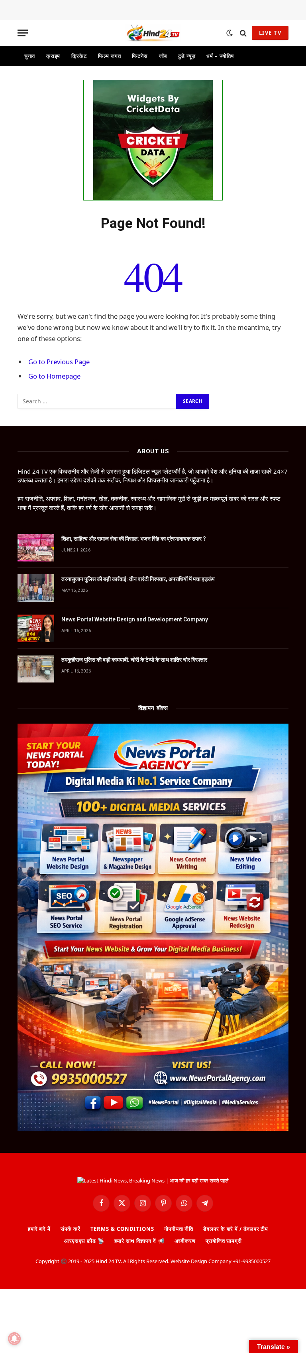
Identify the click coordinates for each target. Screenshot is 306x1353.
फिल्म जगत (109, 56)
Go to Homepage (54, 376)
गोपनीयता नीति (178, 1228)
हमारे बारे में (39, 1228)
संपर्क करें (70, 1228)
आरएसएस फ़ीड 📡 (84, 1240)
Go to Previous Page (59, 361)
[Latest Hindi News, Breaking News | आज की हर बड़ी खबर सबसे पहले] (153, 33)
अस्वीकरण (185, 1240)
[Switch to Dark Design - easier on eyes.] (229, 33)
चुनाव (29, 56)
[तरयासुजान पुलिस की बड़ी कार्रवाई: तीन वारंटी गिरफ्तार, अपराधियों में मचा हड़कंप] (36, 588)
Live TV (270, 32)
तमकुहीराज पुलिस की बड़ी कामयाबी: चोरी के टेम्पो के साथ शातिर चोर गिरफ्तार (134, 660)
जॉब (163, 56)
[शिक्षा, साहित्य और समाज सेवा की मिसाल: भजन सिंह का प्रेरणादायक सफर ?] (36, 547)
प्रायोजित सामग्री (224, 1240)
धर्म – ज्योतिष (219, 56)
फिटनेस (140, 56)
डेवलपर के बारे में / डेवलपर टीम (235, 1228)
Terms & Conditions (122, 1228)
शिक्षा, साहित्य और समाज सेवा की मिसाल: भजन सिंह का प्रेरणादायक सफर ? (133, 539)
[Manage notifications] (14, 1338)
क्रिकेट (79, 56)
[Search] (243, 33)
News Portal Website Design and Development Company (134, 619)
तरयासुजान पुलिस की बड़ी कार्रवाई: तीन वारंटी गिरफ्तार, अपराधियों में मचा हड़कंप (138, 579)
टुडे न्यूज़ (186, 56)
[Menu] (23, 33)
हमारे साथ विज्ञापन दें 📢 (139, 1240)
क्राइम (53, 56)
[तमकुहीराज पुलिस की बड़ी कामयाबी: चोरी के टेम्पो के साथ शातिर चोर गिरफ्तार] (36, 668)
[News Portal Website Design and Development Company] (36, 628)
